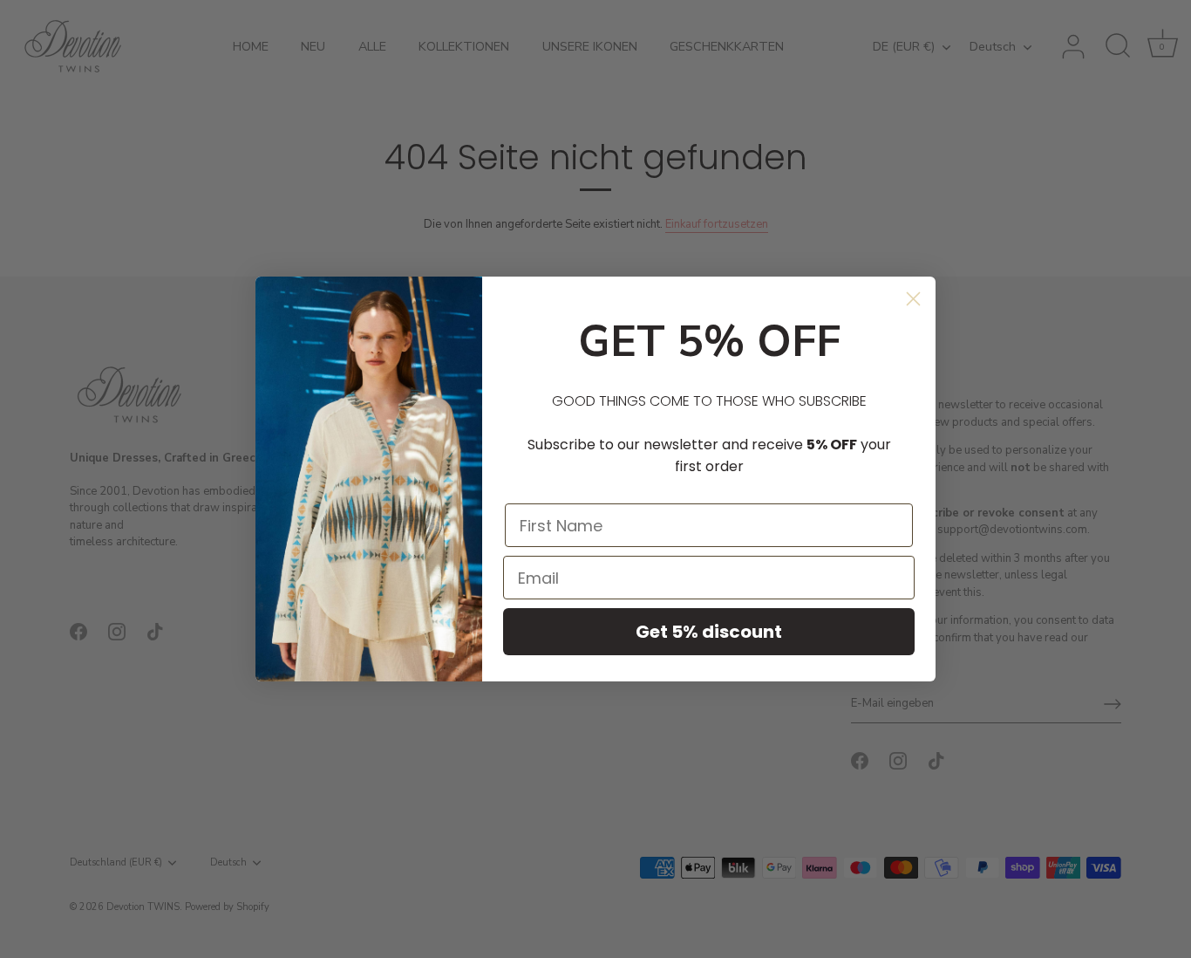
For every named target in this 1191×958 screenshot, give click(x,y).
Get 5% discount (709, 631)
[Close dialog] (913, 299)
